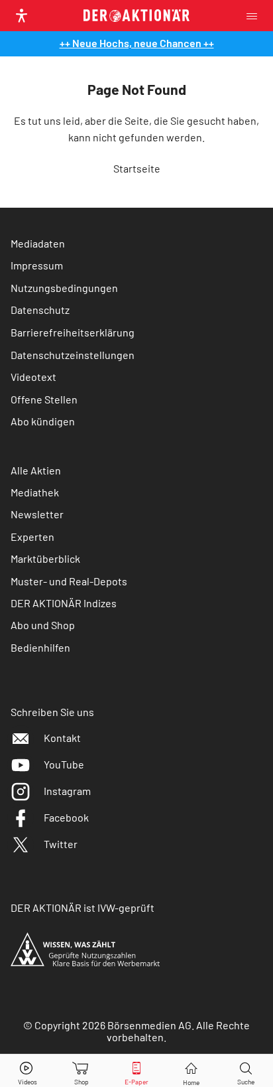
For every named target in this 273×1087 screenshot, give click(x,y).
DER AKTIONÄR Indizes (64, 603)
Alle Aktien (36, 470)
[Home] (191, 1070)
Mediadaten (38, 243)
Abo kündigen (43, 421)
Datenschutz (40, 309)
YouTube (64, 764)
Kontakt (62, 737)
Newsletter (37, 514)
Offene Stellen (44, 399)
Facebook (66, 817)
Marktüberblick (45, 558)
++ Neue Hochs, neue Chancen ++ (137, 42)
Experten (32, 536)
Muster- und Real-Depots (69, 581)
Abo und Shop (43, 624)
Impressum (37, 265)
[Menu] (256, 15)
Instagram (67, 790)
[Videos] (27, 1070)
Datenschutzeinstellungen (73, 354)
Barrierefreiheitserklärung (73, 332)
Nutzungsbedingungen (64, 287)
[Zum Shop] (81, 1070)
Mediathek (35, 492)
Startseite (136, 168)
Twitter (61, 843)
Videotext (33, 376)
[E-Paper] (136, 1070)
